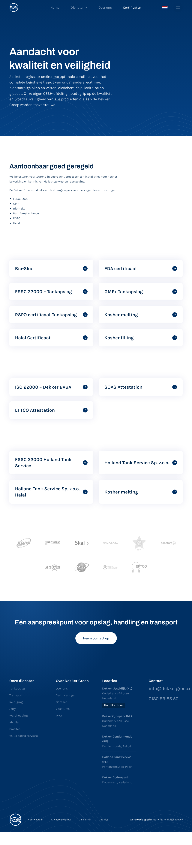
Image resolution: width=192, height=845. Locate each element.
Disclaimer (85, 819)
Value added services (23, 736)
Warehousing (18, 715)
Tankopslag (17, 688)
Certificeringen (66, 695)
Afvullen (14, 722)
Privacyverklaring (61, 819)
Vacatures (63, 709)
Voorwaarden (35, 819)
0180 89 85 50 (163, 698)
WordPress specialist (143, 819)
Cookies (103, 819)
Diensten (77, 7)
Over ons (105, 7)
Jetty (12, 709)
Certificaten (132, 7)
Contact (61, 702)
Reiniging (16, 702)
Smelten (15, 729)
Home (54, 7)
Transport (15, 695)
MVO (59, 715)
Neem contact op (96, 638)
